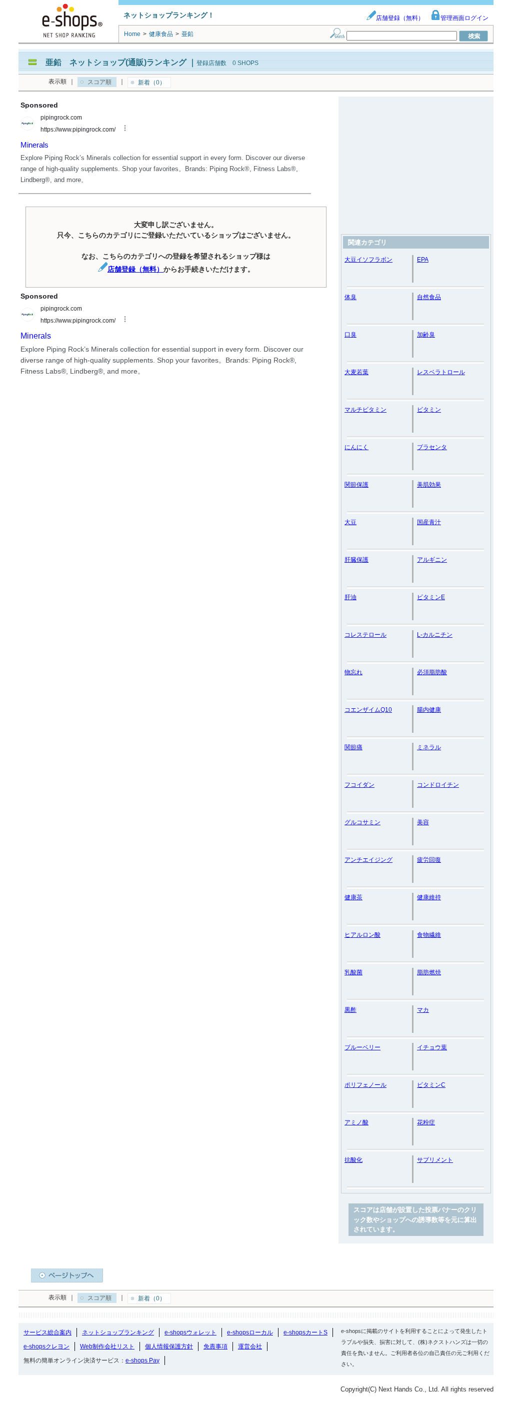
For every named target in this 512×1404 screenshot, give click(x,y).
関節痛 (353, 747)
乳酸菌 (353, 972)
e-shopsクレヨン (47, 1346)
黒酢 (350, 1009)
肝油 (350, 597)
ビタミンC (431, 1084)
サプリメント (435, 1159)
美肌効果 (429, 484)
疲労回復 (429, 859)
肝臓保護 (356, 559)
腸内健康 (429, 709)
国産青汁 (429, 522)
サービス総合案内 (48, 1332)
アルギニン (432, 559)
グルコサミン (362, 822)
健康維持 (429, 897)
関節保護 (356, 484)
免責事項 (216, 1346)
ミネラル (429, 747)
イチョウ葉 (432, 1047)
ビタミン (429, 409)
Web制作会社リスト (107, 1346)
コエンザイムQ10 (368, 709)
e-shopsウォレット (190, 1332)
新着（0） (152, 82)
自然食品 (429, 297)
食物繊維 (429, 934)
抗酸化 (353, 1159)
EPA (422, 259)
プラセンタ (432, 447)
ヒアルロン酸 (362, 934)
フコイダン (359, 784)
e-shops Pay (143, 1360)
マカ (423, 1009)
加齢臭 (426, 334)
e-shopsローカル (250, 1332)
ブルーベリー (362, 1047)
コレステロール (365, 634)
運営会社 (250, 1346)
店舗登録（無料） (400, 18)
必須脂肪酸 (432, 672)
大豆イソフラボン (368, 259)
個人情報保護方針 (169, 1346)
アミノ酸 (356, 1122)
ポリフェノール (365, 1084)
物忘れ (353, 672)
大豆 (350, 522)
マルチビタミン (365, 409)
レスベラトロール (441, 372)
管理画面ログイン (464, 18)
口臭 (350, 334)
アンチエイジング (368, 859)
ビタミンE (431, 597)
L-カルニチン (434, 634)
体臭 (350, 297)
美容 (423, 822)
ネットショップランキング (118, 1332)
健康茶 (353, 897)
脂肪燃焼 (429, 972)
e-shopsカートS (306, 1332)
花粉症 (426, 1122)
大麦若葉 (356, 372)
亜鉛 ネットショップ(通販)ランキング (116, 62)
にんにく (356, 447)
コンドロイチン (438, 784)
